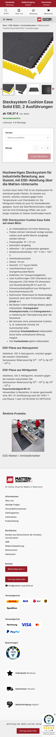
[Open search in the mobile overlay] (6, 10)
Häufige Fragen (12, 504)
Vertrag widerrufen (16, 579)
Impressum (10, 554)
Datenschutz (11, 550)
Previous (1, 89)
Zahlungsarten (12, 513)
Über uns (19, 14)
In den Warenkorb (39, 156)
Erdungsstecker (42, 311)
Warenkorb (48, 14)
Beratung (33, 14)
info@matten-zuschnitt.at (20, 585)
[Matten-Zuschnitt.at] (45, 19)
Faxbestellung (11, 521)
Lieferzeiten (11, 517)
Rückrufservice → (16, 569)
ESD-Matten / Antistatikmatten (22, 25)
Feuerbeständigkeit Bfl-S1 (16, 389)
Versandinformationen (15, 509)
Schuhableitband (30, 331)
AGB (7, 542)
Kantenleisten (21, 341)
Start (5, 25)
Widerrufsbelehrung (14, 546)
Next (53, 89)
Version (9, 132)
